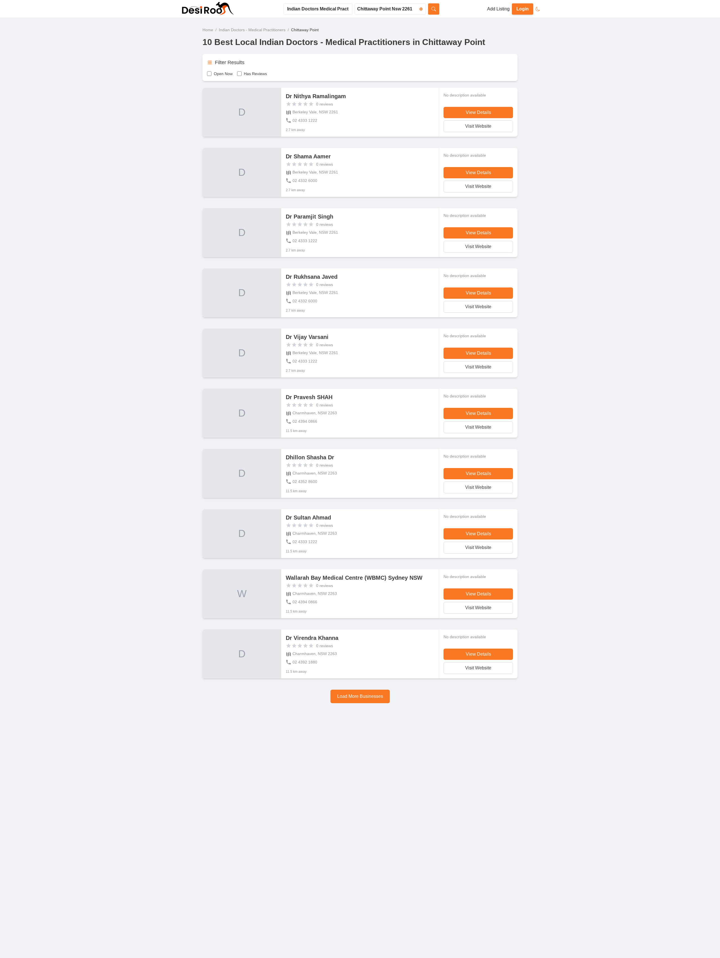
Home (207, 30)
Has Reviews (255, 73)
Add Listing (498, 8)
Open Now (223, 73)
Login (522, 8)
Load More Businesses (360, 696)
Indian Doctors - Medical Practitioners (252, 30)
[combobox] (318, 9)
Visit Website (478, 126)
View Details (478, 112)
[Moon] (538, 9)
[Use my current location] (421, 9)
